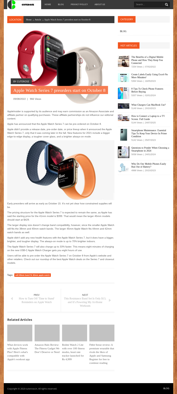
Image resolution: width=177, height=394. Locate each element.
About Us (100, 4)
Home (48, 4)
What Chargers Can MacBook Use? (148, 105)
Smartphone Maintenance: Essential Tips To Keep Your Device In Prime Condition (149, 133)
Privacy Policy (79, 4)
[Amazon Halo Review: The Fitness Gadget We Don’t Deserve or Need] (47, 333)
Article (38, 19)
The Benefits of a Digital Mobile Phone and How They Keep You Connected (147, 60)
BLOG (61, 4)
